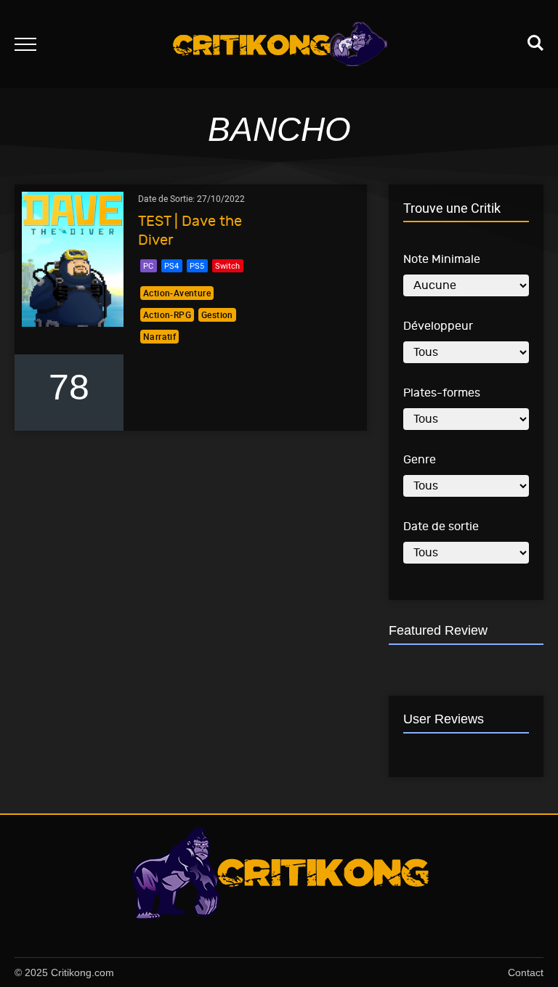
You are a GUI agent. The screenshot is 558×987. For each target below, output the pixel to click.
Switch (227, 265)
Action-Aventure (177, 292)
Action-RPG (167, 314)
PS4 (171, 265)
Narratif (159, 336)
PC (148, 265)
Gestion (217, 314)
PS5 (197, 265)
